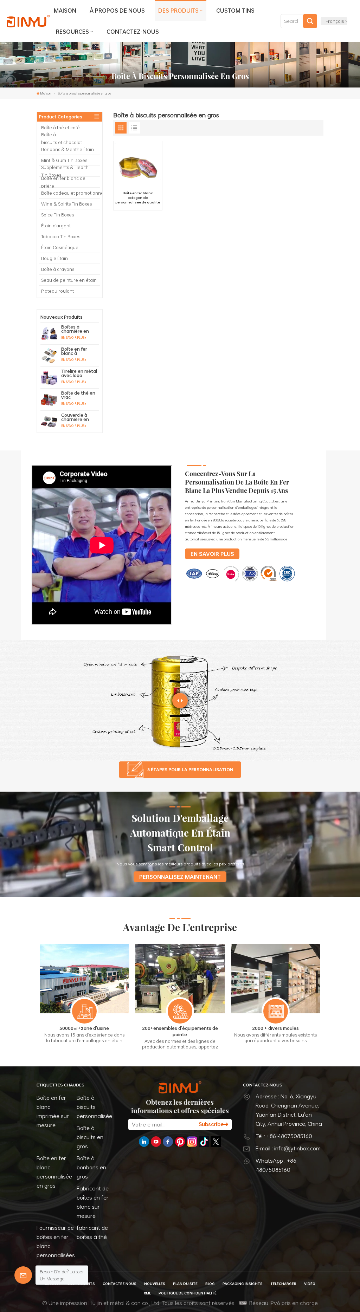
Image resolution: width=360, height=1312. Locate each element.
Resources (72, 31)
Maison (65, 10)
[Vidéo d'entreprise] (102, 623)
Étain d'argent (56, 225)
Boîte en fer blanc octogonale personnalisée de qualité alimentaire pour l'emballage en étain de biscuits (137, 198)
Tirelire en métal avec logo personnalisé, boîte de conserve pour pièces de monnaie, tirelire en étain (79, 373)
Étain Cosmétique (59, 247)
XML (147, 1293)
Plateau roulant (57, 290)
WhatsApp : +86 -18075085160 (276, 1165)
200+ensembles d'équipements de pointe (180, 1031)
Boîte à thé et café (60, 127)
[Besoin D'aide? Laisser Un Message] (23, 1275)
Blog (210, 1283)
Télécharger (283, 1283)
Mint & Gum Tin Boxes (64, 160)
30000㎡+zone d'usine (84, 1028)
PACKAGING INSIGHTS (243, 1283)
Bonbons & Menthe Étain (67, 149)
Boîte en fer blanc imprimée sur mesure (53, 1111)
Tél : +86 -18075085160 (284, 1136)
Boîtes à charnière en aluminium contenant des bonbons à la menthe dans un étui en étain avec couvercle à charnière (79, 329)
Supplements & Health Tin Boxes (65, 171)
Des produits (178, 10)
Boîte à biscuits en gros (90, 1137)
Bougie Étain (54, 258)
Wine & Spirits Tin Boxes (66, 203)
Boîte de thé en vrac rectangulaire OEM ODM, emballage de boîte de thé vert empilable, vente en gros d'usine (79, 395)
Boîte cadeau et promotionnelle (70, 192)
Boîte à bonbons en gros (91, 1167)
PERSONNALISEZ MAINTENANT (180, 877)
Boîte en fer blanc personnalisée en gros (54, 1172)
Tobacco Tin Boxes (60, 236)
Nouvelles (154, 1283)
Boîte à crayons (57, 269)
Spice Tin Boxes (57, 214)
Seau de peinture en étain (69, 280)
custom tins (235, 10)
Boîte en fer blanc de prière (63, 182)
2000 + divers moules (275, 1028)
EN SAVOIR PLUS (72, 338)
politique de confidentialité (188, 1293)
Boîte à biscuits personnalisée (94, 1106)
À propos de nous (117, 10)
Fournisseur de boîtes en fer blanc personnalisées (56, 1241)
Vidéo (309, 1283)
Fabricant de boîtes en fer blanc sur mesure (93, 1202)
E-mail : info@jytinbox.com (288, 1148)
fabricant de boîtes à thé (92, 1232)
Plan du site (185, 1283)
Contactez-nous (133, 31)
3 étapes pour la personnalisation (190, 769)
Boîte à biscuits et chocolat (62, 138)
